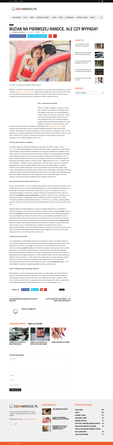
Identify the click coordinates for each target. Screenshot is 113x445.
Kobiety (11, 24)
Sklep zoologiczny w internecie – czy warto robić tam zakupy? (58, 300)
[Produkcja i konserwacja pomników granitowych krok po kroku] (99, 63)
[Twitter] (102, 1)
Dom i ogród (16, 17)
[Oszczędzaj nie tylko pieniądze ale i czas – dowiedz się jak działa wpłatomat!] (46, 428)
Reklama (16, 1)
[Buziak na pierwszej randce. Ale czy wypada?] (46, 420)
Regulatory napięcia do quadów (85, 426)
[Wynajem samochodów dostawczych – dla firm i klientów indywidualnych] (99, 55)
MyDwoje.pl (12, 149)
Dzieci (25, 17)
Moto (54, 17)
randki (20, 273)
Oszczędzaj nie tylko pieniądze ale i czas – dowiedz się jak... (59, 427)
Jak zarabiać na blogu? (60, 409)
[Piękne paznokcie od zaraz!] (61, 334)
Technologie (69, 17)
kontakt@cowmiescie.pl (29, 419)
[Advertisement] (71, 9)
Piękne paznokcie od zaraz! (61, 342)
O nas (10, 1)
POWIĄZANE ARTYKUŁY (17, 324)
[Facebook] (99, 1)
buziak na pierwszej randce (26, 92)
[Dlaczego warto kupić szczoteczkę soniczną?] (99, 80)
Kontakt (21, 1)
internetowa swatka (54, 126)
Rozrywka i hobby (43, 17)
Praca (32, 17)
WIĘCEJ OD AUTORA (35, 324)
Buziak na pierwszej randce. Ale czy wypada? (60, 418)
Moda (61, 17)
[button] (101, 17)
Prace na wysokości (81, 434)
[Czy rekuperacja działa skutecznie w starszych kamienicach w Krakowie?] (99, 72)
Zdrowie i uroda (81, 17)
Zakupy (92, 17)
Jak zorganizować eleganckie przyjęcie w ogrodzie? (23, 300)
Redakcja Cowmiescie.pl (19, 32)
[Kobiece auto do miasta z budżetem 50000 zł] (19, 334)
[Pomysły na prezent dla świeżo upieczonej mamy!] (40, 334)
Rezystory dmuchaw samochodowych (87, 423)
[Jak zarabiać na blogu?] (46, 411)
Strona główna (13, 22)
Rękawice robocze (81, 421)
